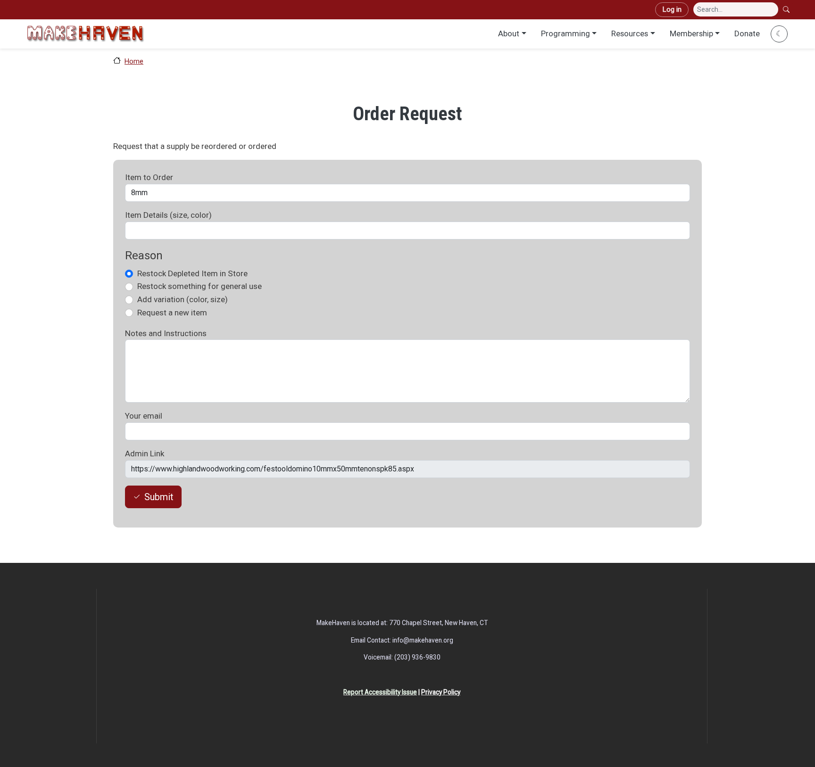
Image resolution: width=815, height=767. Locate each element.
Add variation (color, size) (182, 299)
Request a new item (172, 312)
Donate (747, 33)
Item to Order (149, 177)
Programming (565, 33)
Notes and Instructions (166, 333)
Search (787, 9)
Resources (629, 33)
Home (134, 61)
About (508, 33)
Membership (691, 33)
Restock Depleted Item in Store (192, 273)
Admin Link (144, 453)
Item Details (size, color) (168, 215)
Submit (159, 497)
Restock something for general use (199, 286)
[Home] (85, 33)
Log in (672, 9)
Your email (143, 416)
